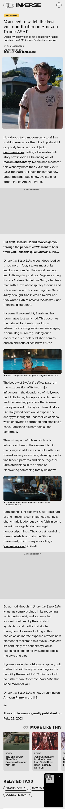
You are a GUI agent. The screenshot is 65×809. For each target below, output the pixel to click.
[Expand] (48, 776)
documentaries (13, 152)
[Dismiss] (59, 776)
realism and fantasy (17, 162)
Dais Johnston (17, 46)
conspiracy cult (14, 546)
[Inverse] (29, 5)
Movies (37, 788)
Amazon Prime (13, 697)
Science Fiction (16, 794)
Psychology (14, 788)
